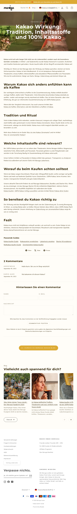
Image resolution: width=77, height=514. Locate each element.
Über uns (42, 8)
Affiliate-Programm (46, 449)
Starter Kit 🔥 (26, 8)
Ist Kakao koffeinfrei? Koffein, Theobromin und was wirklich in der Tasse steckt (45, 404)
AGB (5, 452)
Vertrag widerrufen (12, 463)
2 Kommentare (35, 21)
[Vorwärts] (71, 419)
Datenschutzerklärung (11, 455)
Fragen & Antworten (10, 443)
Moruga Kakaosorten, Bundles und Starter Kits (51, 183)
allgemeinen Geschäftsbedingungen (57, 329)
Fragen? (52, 8)
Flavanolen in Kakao (29, 158)
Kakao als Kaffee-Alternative (14, 107)
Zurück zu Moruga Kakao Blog (40, 348)
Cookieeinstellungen (10, 446)
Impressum (7, 458)
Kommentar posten (38, 323)
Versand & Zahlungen (10, 440)
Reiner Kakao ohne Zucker (59, 191)
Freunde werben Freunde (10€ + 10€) (51, 443)
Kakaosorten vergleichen (29, 241)
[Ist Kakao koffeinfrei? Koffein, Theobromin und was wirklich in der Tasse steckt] (45, 386)
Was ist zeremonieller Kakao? (14, 135)
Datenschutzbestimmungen (33, 331)
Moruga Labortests (42, 160)
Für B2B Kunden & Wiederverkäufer (51, 446)
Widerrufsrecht (8, 449)
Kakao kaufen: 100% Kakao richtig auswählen (20, 191)
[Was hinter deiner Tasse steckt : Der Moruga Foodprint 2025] (17, 386)
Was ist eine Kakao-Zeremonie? (38, 132)
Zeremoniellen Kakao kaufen (33, 245)
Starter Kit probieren (63, 241)
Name (6, 294)
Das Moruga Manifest (46, 452)
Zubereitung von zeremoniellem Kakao (50, 209)
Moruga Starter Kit (29, 186)
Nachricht (9, 303)
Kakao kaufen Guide (11, 241)
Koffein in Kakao (47, 107)
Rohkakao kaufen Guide (12, 245)
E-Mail (42, 294)
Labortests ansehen (47, 241)
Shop (34, 8)
